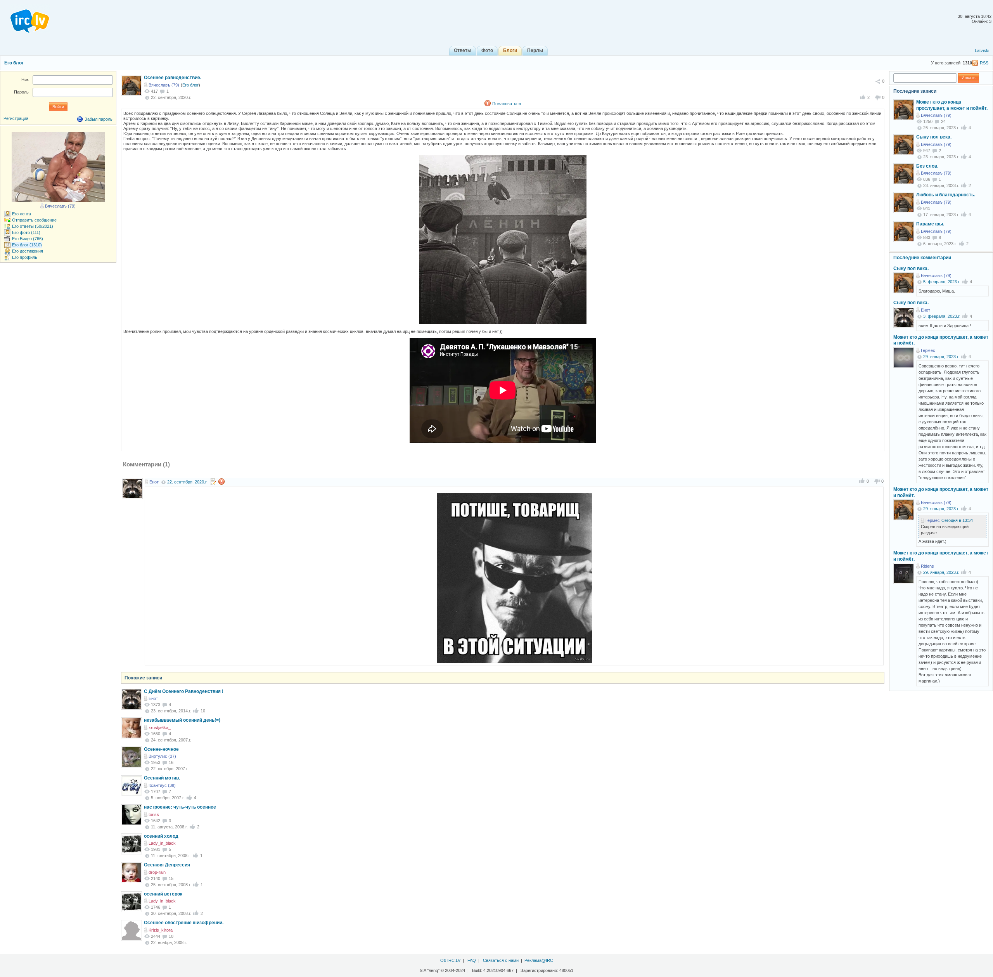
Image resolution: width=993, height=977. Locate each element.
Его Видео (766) (27, 238)
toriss (154, 814)
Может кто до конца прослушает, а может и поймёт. (952, 105)
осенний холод (161, 836)
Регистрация (15, 118)
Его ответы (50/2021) (32, 226)
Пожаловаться (506, 103)
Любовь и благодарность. (945, 194)
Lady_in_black (162, 843)
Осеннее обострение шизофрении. (183, 922)
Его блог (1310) (27, 245)
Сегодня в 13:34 (957, 520)
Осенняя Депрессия (167, 865)
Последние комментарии (922, 257)
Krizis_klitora (161, 930)
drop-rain (157, 872)
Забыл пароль (98, 119)
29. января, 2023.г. (941, 356)
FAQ (471, 960)
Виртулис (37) (162, 756)
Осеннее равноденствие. (172, 77)
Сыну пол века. (933, 137)
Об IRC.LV (450, 960)
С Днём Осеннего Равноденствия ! (183, 691)
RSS (984, 63)
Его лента (21, 213)
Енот (154, 482)
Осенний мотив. (162, 778)
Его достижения (27, 251)
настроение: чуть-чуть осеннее (180, 807)
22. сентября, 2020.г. (187, 482)
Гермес (928, 350)
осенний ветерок (163, 894)
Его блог (14, 63)
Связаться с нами (501, 960)
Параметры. (930, 224)
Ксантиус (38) (162, 785)
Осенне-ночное (161, 749)
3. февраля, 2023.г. (941, 316)
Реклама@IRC (538, 960)
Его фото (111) (26, 232)
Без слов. (927, 166)
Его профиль (24, 257)
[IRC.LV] (25, 18)
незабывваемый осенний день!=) (182, 720)
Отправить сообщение (34, 220)
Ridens (927, 566)
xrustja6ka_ (160, 727)
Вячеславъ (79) (164, 85)
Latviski (982, 50)
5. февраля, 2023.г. (941, 281)
